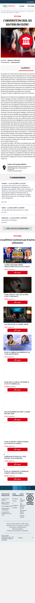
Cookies (26, 555)
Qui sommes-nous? (22, 530)
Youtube (14, 537)
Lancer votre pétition (5, 529)
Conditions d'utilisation (13, 560)
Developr (4, 569)
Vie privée (20, 555)
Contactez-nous (10, 555)
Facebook (15, 528)
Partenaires (25, 560)
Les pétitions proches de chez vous (6, 543)
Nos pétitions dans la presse (22, 536)
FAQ (27, 553)
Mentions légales (17, 558)
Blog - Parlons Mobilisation (6, 533)
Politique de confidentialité (17, 557)
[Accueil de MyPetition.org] (9, 6)
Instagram (15, 535)
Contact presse (22, 546)
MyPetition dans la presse (23, 542)
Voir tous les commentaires (17, 228)
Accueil (22, 6)
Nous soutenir (16, 553)
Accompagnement (7, 536)
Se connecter (30, 2)
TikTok (14, 531)
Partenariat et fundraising (6, 538)
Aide (23, 553)
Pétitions (9, 11)
